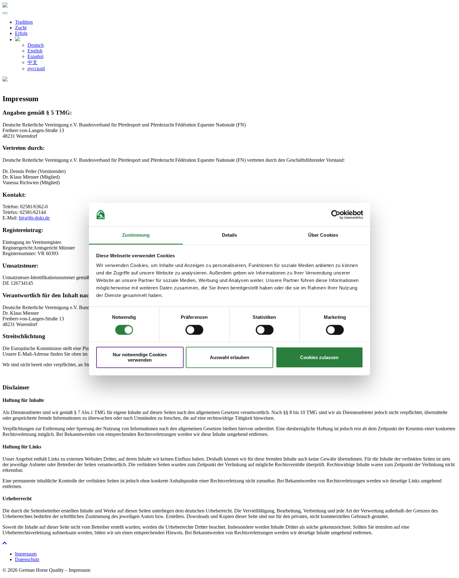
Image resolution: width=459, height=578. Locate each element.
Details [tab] (229, 235)
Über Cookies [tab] (323, 235)
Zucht (21, 27)
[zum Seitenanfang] (4, 543)
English (34, 50)
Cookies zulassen (319, 357)
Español (35, 56)
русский (36, 68)
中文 (32, 62)
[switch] (194, 330)
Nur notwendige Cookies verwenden (140, 357)
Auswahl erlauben (229, 357)
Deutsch (35, 45)
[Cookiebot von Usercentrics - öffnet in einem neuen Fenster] (335, 214)
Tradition (24, 22)
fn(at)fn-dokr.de (34, 217)
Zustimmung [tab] (136, 235)
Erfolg (21, 33)
